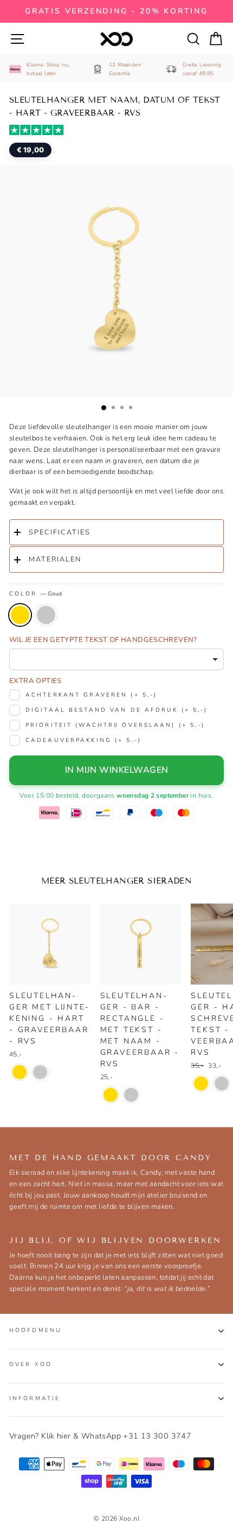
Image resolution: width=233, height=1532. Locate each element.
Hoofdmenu (35, 1330)
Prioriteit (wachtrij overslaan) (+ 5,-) (115, 725)
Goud (20, 615)
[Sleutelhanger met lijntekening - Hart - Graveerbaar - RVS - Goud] (19, 1072)
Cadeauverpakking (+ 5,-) (83, 740)
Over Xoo (30, 1364)
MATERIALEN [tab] (55, 559)
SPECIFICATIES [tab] (59, 532)
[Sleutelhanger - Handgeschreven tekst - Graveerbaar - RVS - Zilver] (221, 1083)
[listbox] (116, 659)
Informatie (34, 1398)
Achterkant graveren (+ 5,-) (91, 695)
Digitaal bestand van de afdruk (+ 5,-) (116, 710)
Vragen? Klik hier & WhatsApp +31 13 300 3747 (100, 1435)
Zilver (46, 615)
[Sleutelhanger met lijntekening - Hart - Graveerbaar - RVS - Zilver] (40, 1072)
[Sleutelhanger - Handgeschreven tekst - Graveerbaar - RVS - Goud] (201, 1083)
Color (35, 594)
